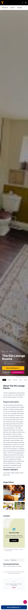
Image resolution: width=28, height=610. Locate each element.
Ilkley (3, 351)
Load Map (14, 540)
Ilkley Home (5, 7)
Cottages (9, 379)
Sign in (14, 587)
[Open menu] (25, 2)
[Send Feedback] (25, 602)
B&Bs (21, 379)
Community (6, 560)
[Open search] (22, 2)
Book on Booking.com (12, 368)
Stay (7, 351)
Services (12, 7)
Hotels (4, 379)
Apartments (15, 379)
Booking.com (13, 560)
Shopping (19, 7)
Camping (25, 379)
